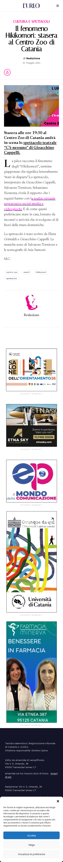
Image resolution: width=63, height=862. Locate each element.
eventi (27, 272)
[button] (58, 801)
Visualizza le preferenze (31, 854)
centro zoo (11, 272)
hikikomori (41, 272)
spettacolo (11, 278)
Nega (32, 844)
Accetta (31, 835)
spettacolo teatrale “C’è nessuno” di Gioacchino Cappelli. (30, 148)
